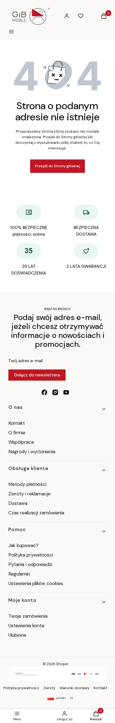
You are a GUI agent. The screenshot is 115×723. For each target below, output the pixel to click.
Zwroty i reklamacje (29, 494)
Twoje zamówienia (27, 616)
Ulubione (17, 635)
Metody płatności (27, 484)
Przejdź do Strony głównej (57, 166)
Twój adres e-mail (25, 361)
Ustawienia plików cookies (36, 583)
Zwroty (49, 688)
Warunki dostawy (74, 688)
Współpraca (21, 442)
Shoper (62, 664)
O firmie (16, 432)
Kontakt (16, 423)
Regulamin (19, 574)
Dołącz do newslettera (37, 375)
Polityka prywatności (30, 555)
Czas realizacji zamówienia (36, 513)
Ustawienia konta (26, 625)
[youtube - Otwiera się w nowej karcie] (66, 392)
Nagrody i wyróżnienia (31, 451)
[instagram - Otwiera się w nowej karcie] (55, 392)
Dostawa (17, 503)
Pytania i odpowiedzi (30, 564)
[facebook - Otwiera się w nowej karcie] (44, 392)
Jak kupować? (23, 545)
